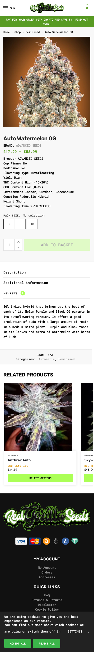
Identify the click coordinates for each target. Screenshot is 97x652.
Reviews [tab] (13, 293)
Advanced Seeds (28, 145)
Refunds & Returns (47, 600)
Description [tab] (14, 272)
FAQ (47, 595)
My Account (47, 567)
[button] (86, 8)
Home (6, 32)
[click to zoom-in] (48, 82)
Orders (47, 572)
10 (32, 224)
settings (75, 631)
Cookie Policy (47, 609)
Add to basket (57, 244)
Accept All (18, 643)
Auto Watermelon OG (58, 32)
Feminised (32, 32)
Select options (40, 478)
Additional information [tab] (25, 282)
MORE (46, 23)
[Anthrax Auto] (40, 417)
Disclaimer (47, 604)
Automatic (47, 359)
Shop (17, 32)
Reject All (47, 643)
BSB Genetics (18, 465)
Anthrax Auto (19, 460)
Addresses (47, 577)
